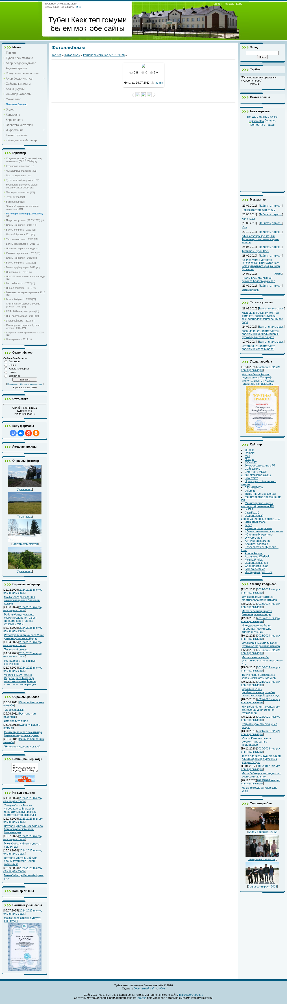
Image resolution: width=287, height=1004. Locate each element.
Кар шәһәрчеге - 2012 (18, 283)
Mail (247, 456)
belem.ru (250, 490)
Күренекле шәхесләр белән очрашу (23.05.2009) (21, 186)
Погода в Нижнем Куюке (262, 116)
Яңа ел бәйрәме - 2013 (19, 288)
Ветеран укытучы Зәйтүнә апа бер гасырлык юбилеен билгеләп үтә (23, 829)
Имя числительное (16, 721)
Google (249, 459)
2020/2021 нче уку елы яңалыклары (260, 750)
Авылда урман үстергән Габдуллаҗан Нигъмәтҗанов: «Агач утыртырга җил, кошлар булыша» (261, 264)
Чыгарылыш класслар (18, 170)
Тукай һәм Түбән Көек (255, 251)
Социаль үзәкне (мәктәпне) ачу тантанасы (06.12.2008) (24, 160)
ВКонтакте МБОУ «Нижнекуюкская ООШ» (256, 473)
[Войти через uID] (13, 433)
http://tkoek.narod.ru (191, 994)
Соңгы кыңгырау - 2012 (19, 258)
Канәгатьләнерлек (19, 368)
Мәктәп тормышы (16, 175)
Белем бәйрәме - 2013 (19, 299)
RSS (78, 7)
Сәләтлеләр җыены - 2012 (21, 253)
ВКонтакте (251, 478)
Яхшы (12, 365)
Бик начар (14, 375)
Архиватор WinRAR (257, 556)
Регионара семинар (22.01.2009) (24, 213)
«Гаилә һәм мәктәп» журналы (264, 531)
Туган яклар (13, 197)
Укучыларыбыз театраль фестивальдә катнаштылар (259, 598)
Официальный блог (257, 562)
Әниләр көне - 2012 (17, 272)
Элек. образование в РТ (260, 465)
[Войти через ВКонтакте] (20, 433)
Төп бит (217, 3)
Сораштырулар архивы (31, 384)
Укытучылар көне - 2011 (19, 239)
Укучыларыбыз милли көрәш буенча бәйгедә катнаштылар (261, 644)
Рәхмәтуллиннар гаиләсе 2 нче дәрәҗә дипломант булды (24, 637)
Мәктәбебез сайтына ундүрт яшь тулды (22, 919)
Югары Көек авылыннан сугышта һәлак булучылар (258, 279)
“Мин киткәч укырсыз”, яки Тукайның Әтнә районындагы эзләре (260, 239)
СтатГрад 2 (252, 512)
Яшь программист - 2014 (20, 316)
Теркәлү (229, 3)
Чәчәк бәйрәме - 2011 (18, 234)
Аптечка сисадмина (257, 540)
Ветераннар (13, 201)
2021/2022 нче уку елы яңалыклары (260, 591)
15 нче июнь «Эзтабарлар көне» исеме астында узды (259, 676)
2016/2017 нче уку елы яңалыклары (260, 605)
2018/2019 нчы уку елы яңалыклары (260, 620)
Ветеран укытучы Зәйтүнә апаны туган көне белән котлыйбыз (20, 861)
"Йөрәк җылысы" (14, 709)
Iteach (248, 525)
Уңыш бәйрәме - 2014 (18, 320)
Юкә (244, 227)
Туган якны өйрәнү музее (20, 180)
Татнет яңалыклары (271, 308)
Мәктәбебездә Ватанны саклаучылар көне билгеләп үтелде (22, 600)
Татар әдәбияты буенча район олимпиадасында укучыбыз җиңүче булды (261, 759)
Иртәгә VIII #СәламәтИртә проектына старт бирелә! (258, 347)
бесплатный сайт (145, 988)
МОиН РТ (251, 462)
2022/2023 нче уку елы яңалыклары (260, 701)
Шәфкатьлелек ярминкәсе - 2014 (25, 332)
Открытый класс (255, 522)
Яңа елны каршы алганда (20, 248)
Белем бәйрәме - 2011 (18, 229)
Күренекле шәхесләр (18, 166)
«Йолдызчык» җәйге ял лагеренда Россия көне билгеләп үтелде (256, 628)
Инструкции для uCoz (258, 572)
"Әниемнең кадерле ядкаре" (22, 746)
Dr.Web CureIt (253, 537)
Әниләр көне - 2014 (17, 339)
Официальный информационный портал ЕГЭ (260, 517)
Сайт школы (253, 468)
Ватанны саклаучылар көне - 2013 (25, 292)
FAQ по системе (255, 569)
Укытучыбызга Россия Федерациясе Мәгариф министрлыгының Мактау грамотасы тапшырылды (20, 680)
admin (159, 82)
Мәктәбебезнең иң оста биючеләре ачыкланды (257, 613)
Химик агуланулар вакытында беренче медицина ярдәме (23, 734)
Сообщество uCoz (256, 566)
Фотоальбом (72, 55)
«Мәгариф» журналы (258, 528)
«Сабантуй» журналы (259, 534)
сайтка (142, 998)
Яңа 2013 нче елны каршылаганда (25, 276)
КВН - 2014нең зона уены (20, 311)
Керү (239, 3)
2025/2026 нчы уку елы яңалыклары (23, 820)
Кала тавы (248, 218)
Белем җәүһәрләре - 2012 (20, 267)
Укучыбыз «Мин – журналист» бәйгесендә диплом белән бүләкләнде (261, 710)
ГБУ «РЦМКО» (254, 487)
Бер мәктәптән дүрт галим (258, 210)
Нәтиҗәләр (12, 384)
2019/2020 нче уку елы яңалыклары (260, 651)
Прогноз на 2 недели (262, 124)
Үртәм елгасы (250, 289)
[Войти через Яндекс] (28, 433)
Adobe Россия (254, 553)
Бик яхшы (14, 361)
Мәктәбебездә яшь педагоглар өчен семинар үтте (261, 775)
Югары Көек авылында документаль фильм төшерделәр (256, 741)
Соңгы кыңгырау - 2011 (19, 225)
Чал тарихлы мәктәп (17, 192)
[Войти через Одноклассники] (36, 433)
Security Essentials (256, 544)
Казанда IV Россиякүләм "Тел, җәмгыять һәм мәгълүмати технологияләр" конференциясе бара (262, 317)
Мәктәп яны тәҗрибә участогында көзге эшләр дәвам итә (262, 660)
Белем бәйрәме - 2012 (19, 262)
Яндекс (249, 449)
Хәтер (278, 273)
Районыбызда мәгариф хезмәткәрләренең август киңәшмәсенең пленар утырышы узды (20, 619)
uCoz (162, 988)
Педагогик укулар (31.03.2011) (23, 220)
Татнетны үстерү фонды (260, 493)
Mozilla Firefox (254, 559)
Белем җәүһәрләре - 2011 (20, 243)
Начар (12, 372)
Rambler (250, 453)
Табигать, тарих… (271, 205)
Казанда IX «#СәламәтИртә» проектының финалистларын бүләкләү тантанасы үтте (260, 334)
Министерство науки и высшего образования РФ (257, 505)
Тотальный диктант (16, 649)
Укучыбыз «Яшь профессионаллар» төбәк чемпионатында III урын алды (261, 692)
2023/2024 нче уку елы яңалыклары (260, 637)
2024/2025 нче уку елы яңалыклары (22, 591)
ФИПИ (249, 509)
